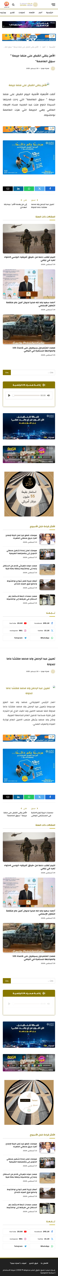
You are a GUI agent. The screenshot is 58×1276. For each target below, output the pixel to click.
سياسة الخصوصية (47, 1272)
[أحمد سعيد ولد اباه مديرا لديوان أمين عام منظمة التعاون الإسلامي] (29, 284)
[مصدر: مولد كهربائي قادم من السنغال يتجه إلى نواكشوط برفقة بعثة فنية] (47, 569)
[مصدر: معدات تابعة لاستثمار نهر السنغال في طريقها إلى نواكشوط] (47, 600)
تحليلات (22, 12)
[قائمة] (53, 4)
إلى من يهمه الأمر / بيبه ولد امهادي (15, 205)
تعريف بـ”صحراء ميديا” (18, 1263)
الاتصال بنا (44, 1263)
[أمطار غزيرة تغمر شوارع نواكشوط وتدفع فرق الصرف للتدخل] (47, 584)
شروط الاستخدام (9, 1270)
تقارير (12, 12)
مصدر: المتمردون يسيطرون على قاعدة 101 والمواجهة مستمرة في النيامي (34, 349)
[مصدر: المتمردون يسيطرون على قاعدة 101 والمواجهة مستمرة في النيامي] (29, 329)
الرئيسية (49, 12)
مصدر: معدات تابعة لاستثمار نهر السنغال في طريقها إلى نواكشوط (22, 597)
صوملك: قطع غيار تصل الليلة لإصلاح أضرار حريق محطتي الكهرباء (21, 537)
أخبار (40, 12)
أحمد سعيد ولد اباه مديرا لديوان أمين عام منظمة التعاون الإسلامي (30, 304)
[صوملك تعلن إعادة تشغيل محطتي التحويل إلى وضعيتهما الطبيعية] (47, 554)
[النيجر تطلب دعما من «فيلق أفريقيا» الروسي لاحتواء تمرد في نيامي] (29, 238)
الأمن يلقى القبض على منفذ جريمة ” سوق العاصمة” (15, 814)
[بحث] (13, 4)
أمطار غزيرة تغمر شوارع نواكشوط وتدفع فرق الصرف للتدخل (22, 582)
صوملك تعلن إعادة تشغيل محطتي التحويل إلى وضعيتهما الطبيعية (21, 552)
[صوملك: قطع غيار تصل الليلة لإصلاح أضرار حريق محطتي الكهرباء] (47, 539)
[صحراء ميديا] (29, 4)
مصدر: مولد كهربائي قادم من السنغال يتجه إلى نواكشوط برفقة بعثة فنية (20, 567)
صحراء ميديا (45, 68)
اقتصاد (32, 12)
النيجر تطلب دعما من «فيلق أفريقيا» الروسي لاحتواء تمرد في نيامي (29, 258)
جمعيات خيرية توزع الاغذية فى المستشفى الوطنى (42, 814)
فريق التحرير (33, 1263)
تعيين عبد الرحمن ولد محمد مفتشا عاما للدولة (42, 205)
